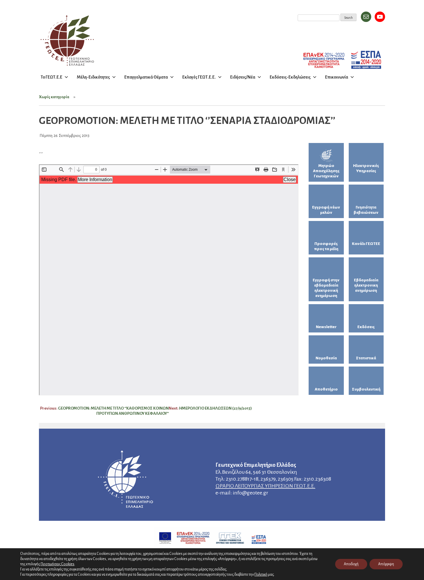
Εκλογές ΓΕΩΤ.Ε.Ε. (199, 77)
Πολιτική (260, 574)
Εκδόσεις (366, 327)
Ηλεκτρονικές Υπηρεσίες (366, 168)
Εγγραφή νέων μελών (326, 210)
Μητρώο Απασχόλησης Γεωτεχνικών (326, 170)
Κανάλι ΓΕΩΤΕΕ (366, 243)
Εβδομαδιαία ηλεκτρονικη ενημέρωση (366, 285)
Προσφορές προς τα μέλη (326, 246)
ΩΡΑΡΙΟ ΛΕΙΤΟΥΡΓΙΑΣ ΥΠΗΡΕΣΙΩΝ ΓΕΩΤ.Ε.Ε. (265, 486)
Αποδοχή (351, 564)
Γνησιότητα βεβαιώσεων (366, 210)
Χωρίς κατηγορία (54, 97)
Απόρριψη (386, 564)
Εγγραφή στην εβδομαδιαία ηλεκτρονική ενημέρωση (326, 288)
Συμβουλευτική (366, 389)
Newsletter (326, 327)
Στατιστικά (366, 358)
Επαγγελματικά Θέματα (146, 77)
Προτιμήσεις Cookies (57, 564)
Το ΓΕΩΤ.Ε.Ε (51, 77)
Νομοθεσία (326, 358)
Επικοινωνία (336, 77)
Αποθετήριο (326, 389)
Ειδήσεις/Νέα (242, 77)
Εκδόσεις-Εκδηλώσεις (290, 77)
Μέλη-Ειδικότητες (93, 77)
